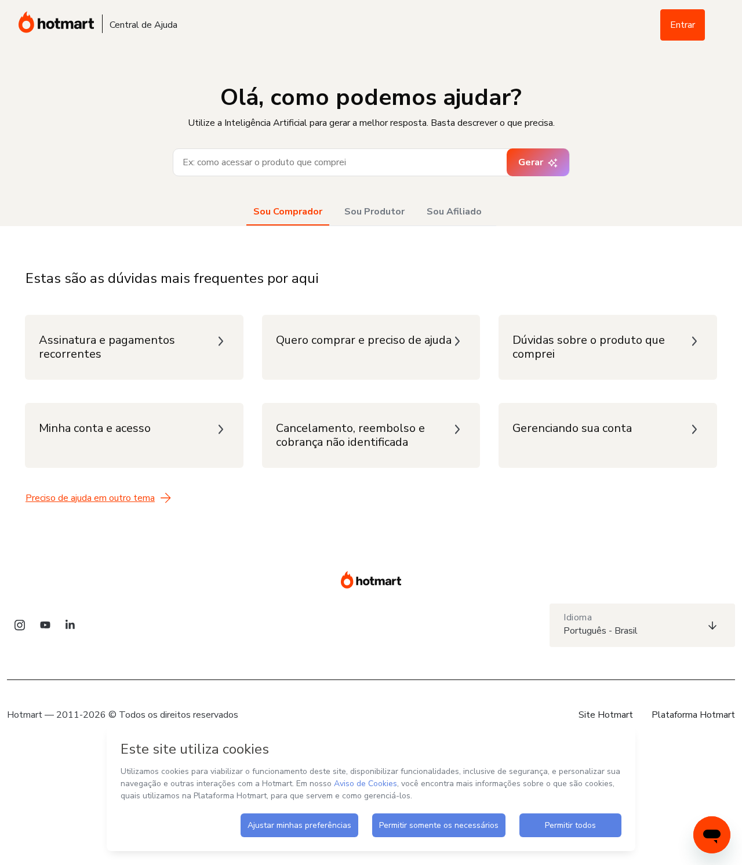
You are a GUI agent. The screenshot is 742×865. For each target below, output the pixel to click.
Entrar (682, 25)
